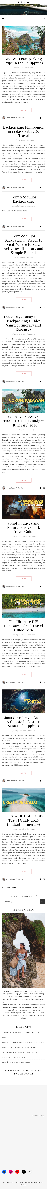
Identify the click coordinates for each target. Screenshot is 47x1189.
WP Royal (23, 1185)
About (22, 1182)
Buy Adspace (38, 1182)
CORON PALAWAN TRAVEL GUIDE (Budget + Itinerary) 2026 (23, 420)
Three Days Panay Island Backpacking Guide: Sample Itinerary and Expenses (23, 323)
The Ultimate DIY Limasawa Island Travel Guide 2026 (23, 625)
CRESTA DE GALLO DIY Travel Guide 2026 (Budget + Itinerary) (23, 820)
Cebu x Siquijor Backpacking (24, 199)
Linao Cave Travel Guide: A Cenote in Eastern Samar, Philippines (23, 721)
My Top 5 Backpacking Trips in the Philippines (23, 60)
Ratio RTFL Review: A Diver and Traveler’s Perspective (23, 1042)
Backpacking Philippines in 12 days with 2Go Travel (23, 131)
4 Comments (29, 430)
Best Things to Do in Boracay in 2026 (16, 1062)
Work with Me (28, 1182)
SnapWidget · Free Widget (38, 1115)
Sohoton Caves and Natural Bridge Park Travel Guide (23, 527)
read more (23, 110)
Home (17, 1182)
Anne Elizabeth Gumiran (15, 118)
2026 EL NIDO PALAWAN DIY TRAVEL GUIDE (19, 1047)
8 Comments (30, 635)
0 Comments (29, 68)
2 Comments (29, 140)
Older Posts (10, 888)
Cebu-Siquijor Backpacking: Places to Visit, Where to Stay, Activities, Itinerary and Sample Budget (23, 244)
